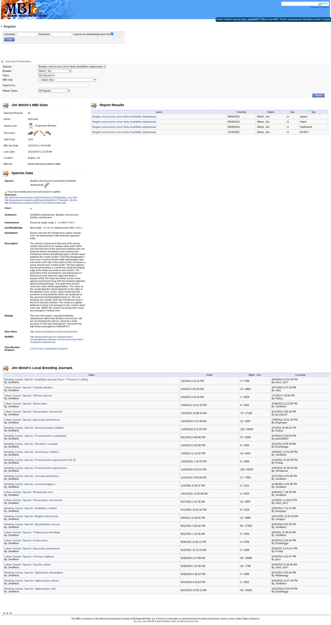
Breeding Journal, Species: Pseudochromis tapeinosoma (35, 468)
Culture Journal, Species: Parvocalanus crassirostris (33, 411)
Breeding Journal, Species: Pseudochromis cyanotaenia (35, 435)
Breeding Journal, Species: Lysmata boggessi (29, 484)
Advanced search (320, 7)
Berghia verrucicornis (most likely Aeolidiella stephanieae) (124, 116)
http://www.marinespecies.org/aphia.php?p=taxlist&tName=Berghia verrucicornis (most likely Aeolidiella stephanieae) (56, 339)
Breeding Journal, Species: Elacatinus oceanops (31, 443)
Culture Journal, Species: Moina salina (25, 403)
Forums (326, 19)
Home (219, 19)
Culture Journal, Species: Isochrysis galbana (29, 556)
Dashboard (254, 19)
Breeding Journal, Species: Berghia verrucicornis (31, 516)
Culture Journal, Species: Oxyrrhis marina (27, 564)
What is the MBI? (270, 19)
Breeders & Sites (312, 19)
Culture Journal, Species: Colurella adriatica (28, 387)
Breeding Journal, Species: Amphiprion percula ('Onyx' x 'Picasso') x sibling (46, 379)
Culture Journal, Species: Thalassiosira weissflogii (32, 532)
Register (10, 26)
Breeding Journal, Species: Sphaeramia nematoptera (33, 572)
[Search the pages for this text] (323, 3)
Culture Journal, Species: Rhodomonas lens (28, 492)
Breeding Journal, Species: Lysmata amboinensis (31, 476)
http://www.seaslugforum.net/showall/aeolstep (53, 331)
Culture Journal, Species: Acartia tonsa (26, 540)
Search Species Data (235, 19)
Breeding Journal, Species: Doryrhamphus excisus (32, 524)
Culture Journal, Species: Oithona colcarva (28, 395)
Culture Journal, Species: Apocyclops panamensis (32, 419)
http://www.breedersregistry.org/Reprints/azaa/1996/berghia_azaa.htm (41, 197)
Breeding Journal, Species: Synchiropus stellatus (31, 451)
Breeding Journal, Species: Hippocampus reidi (29, 588)
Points (283, 19)
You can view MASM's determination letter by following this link (165, 621)
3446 (70, 222)
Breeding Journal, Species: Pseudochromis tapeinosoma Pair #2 (40, 459)
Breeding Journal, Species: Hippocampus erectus (31, 580)
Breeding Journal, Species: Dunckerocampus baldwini (34, 427)
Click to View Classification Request (48, 348)
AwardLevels (295, 19)
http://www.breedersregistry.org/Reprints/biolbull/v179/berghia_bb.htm (41, 200)
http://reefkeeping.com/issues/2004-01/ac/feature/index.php (35, 203)
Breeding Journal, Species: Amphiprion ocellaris (30, 508)
